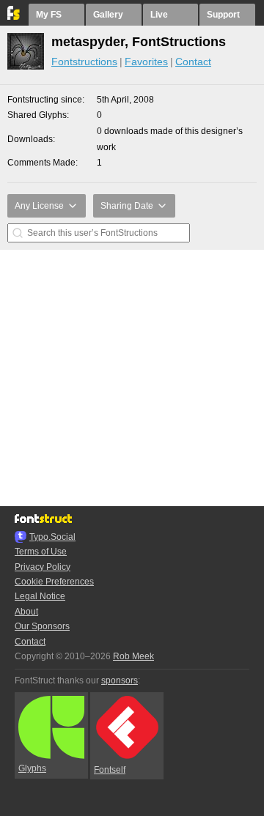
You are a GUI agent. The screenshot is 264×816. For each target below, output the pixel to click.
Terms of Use (41, 551)
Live (159, 15)
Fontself (109, 770)
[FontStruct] (14, 17)
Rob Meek (133, 656)
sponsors (119, 680)
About (26, 612)
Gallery (108, 15)
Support (223, 15)
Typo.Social (52, 537)
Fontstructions (84, 61)
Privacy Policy (42, 567)
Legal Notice (40, 596)
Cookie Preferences (54, 581)
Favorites (146, 61)
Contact (193, 61)
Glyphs (32, 768)
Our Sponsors (42, 626)
